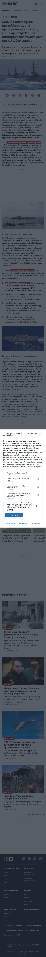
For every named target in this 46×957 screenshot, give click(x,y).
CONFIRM (14, 515)
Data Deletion (10, 523)
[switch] (37, 479)
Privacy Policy (36, 523)
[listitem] (23, 473)
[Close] (42, 434)
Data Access (23, 523)
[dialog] (23, 478)
